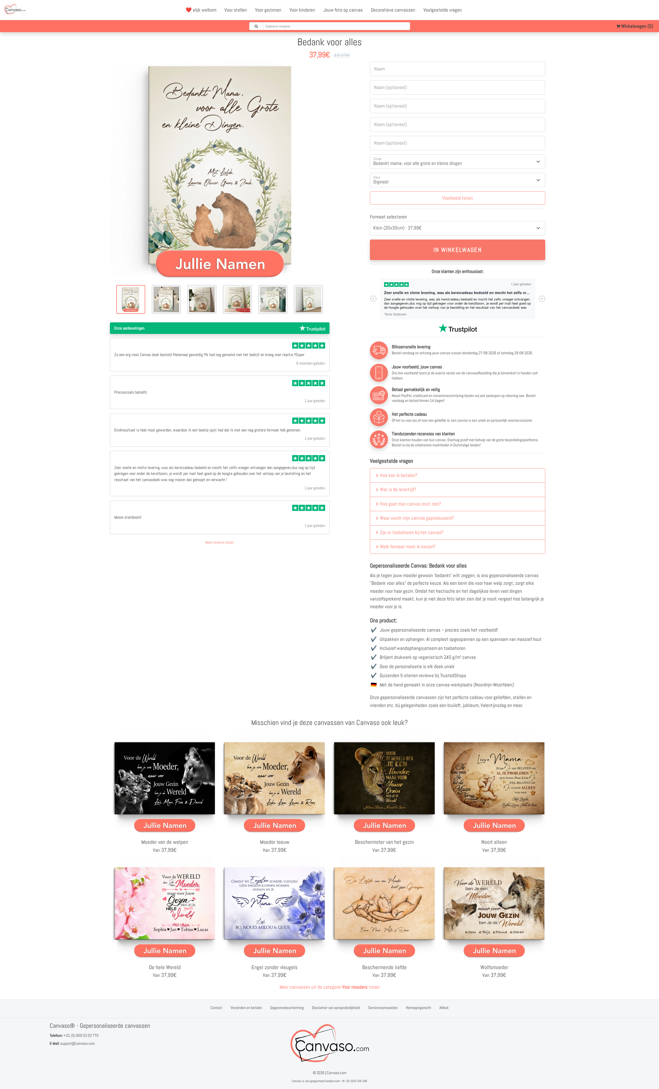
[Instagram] (651, 10)
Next (542, 299)
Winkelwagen (636, 26)
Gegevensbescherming (287, 1007)
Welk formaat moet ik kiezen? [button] (408, 546)
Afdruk (444, 1007)
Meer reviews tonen (219, 542)
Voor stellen (235, 10)
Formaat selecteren (388, 217)
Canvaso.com (336, 1072)
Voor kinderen (302, 10)
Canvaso (296, 1081)
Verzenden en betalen (246, 1007)
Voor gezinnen (268, 10)
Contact (216, 1007)
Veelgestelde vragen (442, 10)
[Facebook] (628, 10)
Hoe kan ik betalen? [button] (398, 475)
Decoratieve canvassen (393, 10)
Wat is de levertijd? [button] (398, 489)
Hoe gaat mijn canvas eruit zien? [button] (410, 504)
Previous (373, 299)
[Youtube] (640, 10)
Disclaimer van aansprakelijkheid (336, 1007)
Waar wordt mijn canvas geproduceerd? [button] (417, 518)
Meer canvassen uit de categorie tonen (330, 987)
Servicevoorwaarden (383, 1007)
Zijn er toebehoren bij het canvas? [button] (412, 532)
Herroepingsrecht (418, 1007)
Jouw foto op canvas (343, 10)
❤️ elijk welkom (201, 10)
